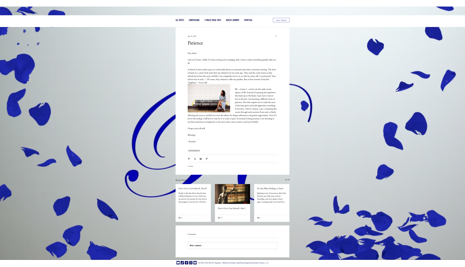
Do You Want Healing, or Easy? (270, 188)
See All (287, 179)
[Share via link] (206, 159)
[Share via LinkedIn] (201, 159)
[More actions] (275, 36)
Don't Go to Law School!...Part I (231, 208)
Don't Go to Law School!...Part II (192, 188)
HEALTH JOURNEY (232, 20)
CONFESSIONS (194, 20)
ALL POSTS (180, 20)
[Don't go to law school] (232, 194)
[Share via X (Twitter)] (195, 159)
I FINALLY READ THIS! (212, 20)
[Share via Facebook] (189, 159)
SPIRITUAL (248, 20)
